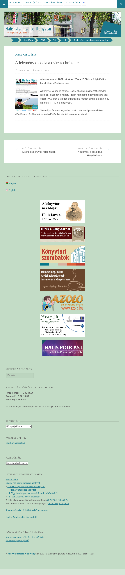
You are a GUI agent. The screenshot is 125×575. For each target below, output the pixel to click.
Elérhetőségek (32, 3)
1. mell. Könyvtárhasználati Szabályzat (26, 486)
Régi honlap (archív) (15, 443)
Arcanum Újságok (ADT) (17, 540)
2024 (54, 500)
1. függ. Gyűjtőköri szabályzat (21, 490)
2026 (65, 500)
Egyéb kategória (25, 55)
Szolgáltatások (53, 3)
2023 (49, 500)
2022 (50, 503)
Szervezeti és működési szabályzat (23, 483)
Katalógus (15, 3)
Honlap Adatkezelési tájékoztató (21, 517)
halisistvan (42, 70)
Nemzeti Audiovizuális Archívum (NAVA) (25, 537)
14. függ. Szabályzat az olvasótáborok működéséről (32, 493)
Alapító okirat (12, 479)
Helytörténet (72, 3)
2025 (60, 500)
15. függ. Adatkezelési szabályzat (23, 496)
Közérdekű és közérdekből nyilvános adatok (27, 510)
